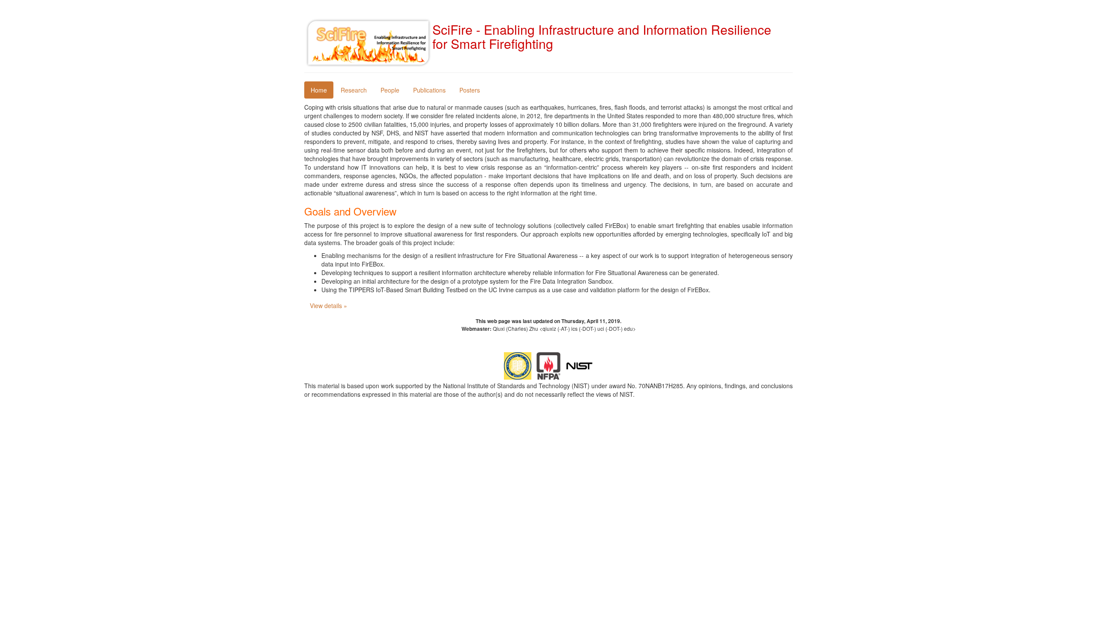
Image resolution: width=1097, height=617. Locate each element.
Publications (429, 90)
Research (354, 90)
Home (319, 90)
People (390, 90)
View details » (328, 305)
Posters (469, 90)
